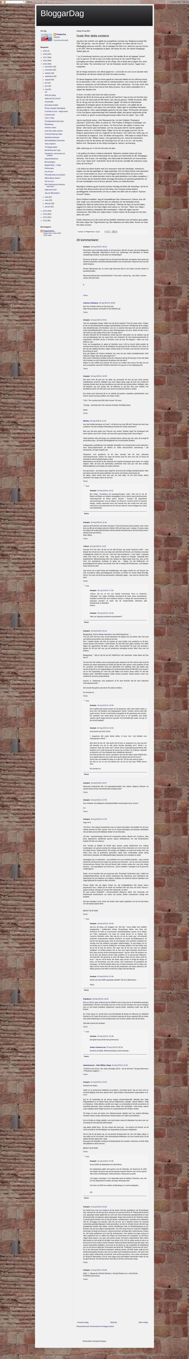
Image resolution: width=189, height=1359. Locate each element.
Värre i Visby (49, 118)
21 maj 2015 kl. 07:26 (105, 1161)
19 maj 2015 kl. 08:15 (99, 247)
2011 (45, 221)
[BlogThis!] (108, 231)
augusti (48, 80)
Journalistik (49, 102)
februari (48, 204)
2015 (45, 64)
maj (46, 89)
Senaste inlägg (83, 1322)
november (49, 70)
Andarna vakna (50, 128)
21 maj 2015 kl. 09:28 (99, 1270)
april (47, 197)
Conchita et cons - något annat (56, 111)
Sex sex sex (49, 181)
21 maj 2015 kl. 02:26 (99, 1207)
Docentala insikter (51, 105)
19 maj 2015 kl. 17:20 (99, 819)
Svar (87, 486)
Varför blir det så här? (53, 99)
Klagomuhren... (49, 231)
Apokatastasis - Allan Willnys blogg (97, 1065)
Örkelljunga (49, 124)
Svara (85, 295)
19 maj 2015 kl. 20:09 (105, 924)
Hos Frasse (49, 172)
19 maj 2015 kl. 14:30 (98, 546)
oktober (48, 73)
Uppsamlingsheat (51, 159)
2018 (45, 54)
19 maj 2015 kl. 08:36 (107, 303)
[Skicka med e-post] (105, 231)
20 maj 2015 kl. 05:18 (115, 1047)
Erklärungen (49, 168)
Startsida (113, 1322)
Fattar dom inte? (51, 190)
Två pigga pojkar (51, 147)
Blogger (103, 1341)
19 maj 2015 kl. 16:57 (99, 783)
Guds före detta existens (54, 131)
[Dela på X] (111, 231)
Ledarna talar (50, 115)
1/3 (46, 92)
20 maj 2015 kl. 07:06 (105, 976)
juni (46, 86)
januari (48, 207)
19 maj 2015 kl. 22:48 (105, 1036)
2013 (45, 214)
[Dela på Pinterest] (116, 231)
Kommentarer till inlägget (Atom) (102, 1326)
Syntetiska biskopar (52, 137)
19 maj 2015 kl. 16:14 (99, 631)
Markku (86, 421)
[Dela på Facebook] (113, 231)
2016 (45, 61)
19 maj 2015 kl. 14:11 (105, 491)
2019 (45, 51)
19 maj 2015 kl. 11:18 (98, 421)
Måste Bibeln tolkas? (52, 178)
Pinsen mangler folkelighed (55, 108)
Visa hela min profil (61, 40)
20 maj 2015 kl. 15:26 (105, 728)
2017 (45, 57)
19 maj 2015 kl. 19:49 (105, 705)
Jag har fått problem (52, 193)
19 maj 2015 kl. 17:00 (99, 800)
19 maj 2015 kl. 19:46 (105, 613)
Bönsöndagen (50, 162)
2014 (45, 211)
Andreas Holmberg (90, 303)
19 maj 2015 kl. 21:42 (120, 1065)
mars (47, 200)
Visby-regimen (50, 144)
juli (46, 83)
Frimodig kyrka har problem (55, 175)
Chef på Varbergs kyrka (53, 134)
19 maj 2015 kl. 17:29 (105, 590)
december (49, 67)
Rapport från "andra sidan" (52, 233)
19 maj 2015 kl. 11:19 (99, 522)
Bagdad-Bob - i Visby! (53, 165)
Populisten (87, 999)
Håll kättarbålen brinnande (55, 141)
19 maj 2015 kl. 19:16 (100, 999)
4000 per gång (50, 95)
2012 (45, 217)
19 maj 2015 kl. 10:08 (99, 376)
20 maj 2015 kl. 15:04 (99, 1082)
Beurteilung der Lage (53, 150)
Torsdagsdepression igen (54, 121)
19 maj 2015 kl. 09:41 (99, 320)
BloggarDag (62, 13)
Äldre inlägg (143, 1322)
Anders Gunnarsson (98, 1047)
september (49, 76)
